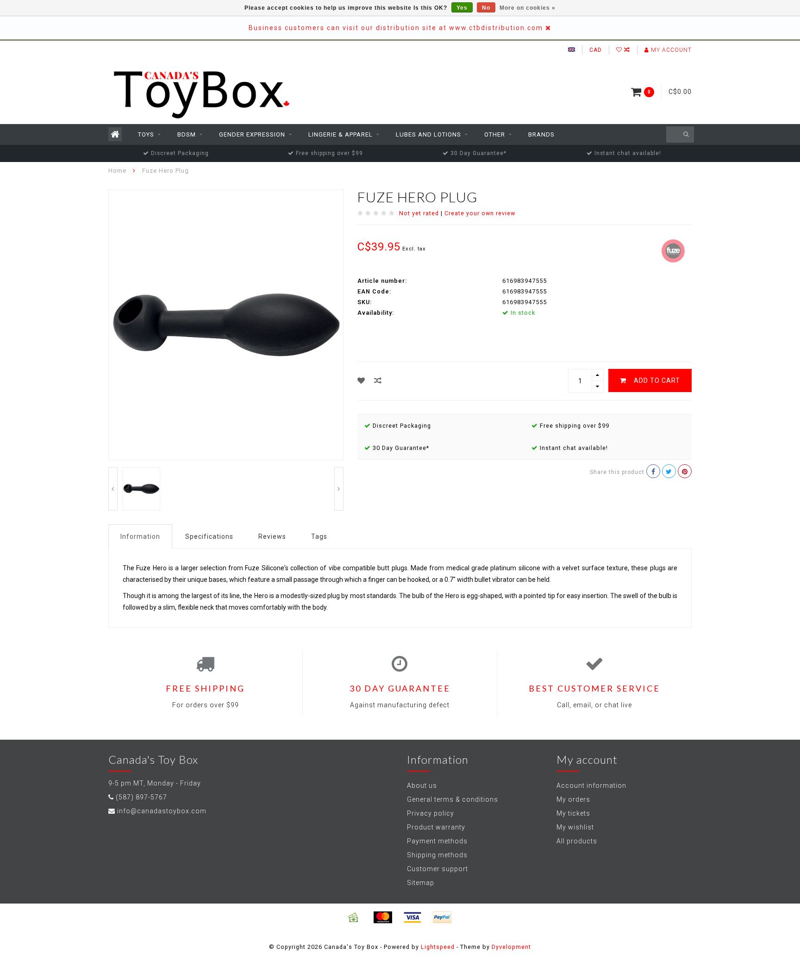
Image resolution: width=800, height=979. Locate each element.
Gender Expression (252, 134)
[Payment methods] (353, 917)
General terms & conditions (452, 799)
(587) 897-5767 (141, 797)
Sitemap (420, 882)
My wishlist (575, 827)
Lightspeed (438, 946)
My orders (573, 799)
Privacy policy (430, 813)
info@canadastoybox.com (161, 811)
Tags (319, 536)
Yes (462, 8)
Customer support (437, 869)
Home (117, 170)
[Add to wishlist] (361, 380)
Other (494, 134)
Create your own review (479, 213)
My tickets (573, 813)
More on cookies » (528, 8)
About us (422, 785)
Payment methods (437, 841)
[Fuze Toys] (673, 250)
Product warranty (436, 827)
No (486, 8)
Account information (591, 785)
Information (140, 536)
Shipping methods (437, 855)
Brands (541, 134)
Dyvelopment (511, 946)
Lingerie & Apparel (340, 134)
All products (576, 841)
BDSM (186, 134)
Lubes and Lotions (428, 134)
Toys (146, 134)
